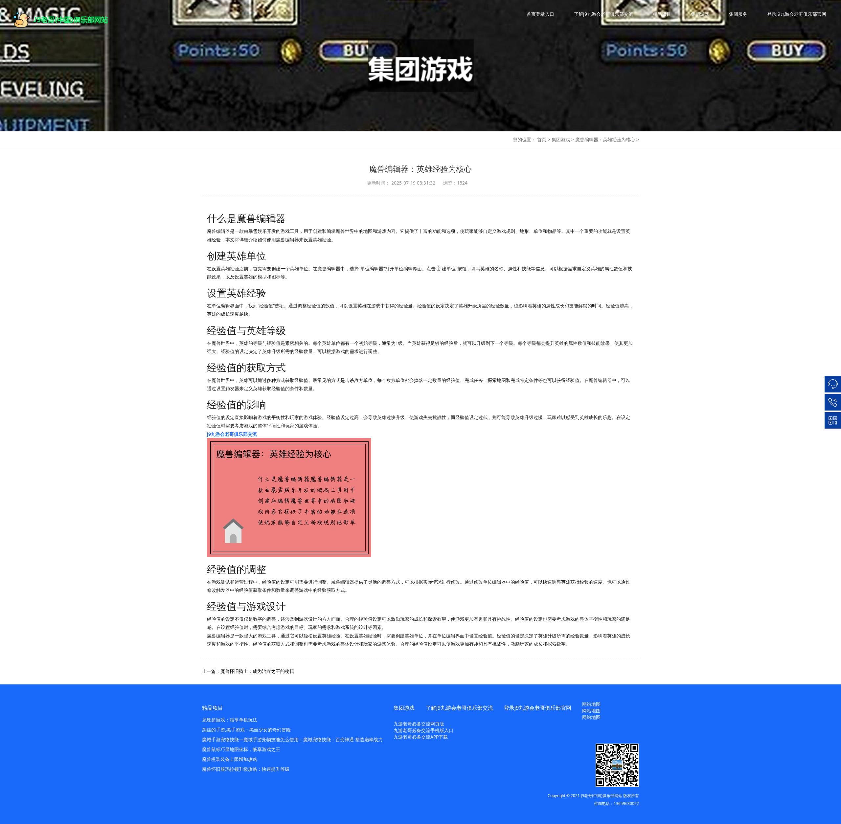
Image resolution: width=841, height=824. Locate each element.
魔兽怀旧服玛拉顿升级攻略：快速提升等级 (245, 769)
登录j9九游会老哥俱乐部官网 (796, 14)
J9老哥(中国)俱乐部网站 (601, 795)
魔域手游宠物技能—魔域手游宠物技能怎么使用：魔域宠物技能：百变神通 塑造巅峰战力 (292, 739)
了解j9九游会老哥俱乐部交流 (603, 14)
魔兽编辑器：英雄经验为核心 (605, 139)
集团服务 (738, 14)
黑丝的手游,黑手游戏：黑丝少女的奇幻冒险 (246, 729)
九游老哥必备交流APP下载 (421, 737)
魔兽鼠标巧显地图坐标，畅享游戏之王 (241, 749)
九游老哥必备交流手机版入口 (423, 730)
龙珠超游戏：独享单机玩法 (229, 720)
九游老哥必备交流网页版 (419, 724)
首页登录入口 (540, 14)
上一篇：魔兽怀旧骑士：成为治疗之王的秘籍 (248, 671)
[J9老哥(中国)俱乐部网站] (66, 20)
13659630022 (626, 803)
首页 (541, 139)
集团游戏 (700, 14)
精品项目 (662, 14)
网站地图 (591, 704)
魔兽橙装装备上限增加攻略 (229, 759)
